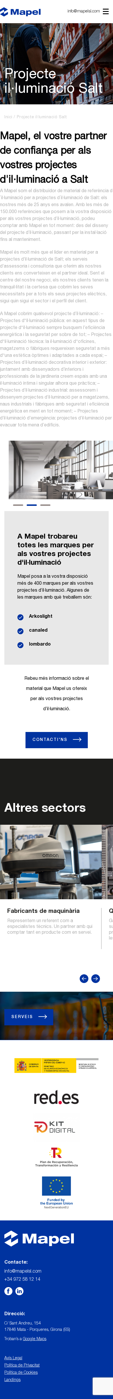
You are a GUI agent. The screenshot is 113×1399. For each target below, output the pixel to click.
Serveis (23, 1017)
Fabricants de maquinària (43, 912)
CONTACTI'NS (50, 740)
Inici (8, 117)
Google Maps (34, 1339)
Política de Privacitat (22, 1366)
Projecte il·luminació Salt (42, 117)
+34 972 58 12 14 (22, 1280)
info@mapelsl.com (84, 12)
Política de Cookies (21, 1373)
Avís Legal (13, 1358)
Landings (12, 1380)
